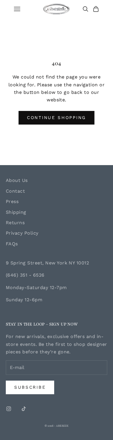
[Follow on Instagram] (9, 409)
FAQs (12, 244)
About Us (17, 180)
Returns (15, 222)
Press (12, 201)
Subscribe (30, 387)
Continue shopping (56, 117)
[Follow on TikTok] (24, 409)
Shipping (16, 212)
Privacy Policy (22, 233)
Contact (15, 191)
